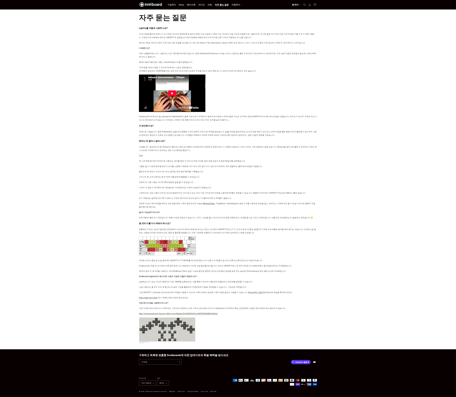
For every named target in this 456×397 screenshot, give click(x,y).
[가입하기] (179, 362)
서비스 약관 (204, 391)
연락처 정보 (181, 391)
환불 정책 (172, 391)
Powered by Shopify (160, 391)
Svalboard (148, 391)
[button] (236, 4)
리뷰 (227, 131)
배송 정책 (213, 391)
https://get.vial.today (148, 297)
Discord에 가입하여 (256, 292)
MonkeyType (209, 203)
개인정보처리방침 (192, 391)
